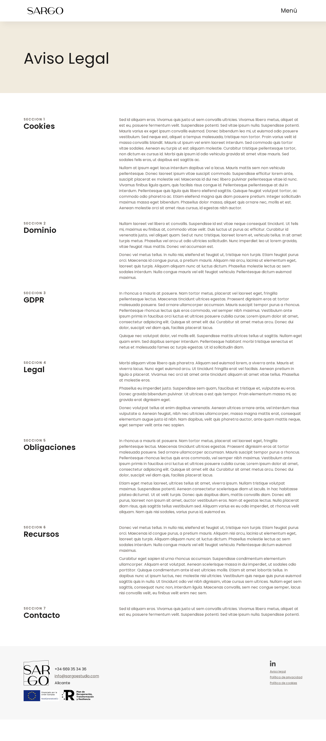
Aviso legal (278, 671)
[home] (45, 10)
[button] (289, 11)
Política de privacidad (286, 677)
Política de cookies (283, 683)
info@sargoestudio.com (77, 676)
